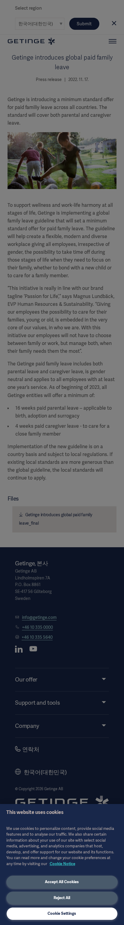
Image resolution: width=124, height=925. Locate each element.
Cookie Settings (62, 913)
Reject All (62, 897)
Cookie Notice (62, 863)
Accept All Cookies (62, 881)
